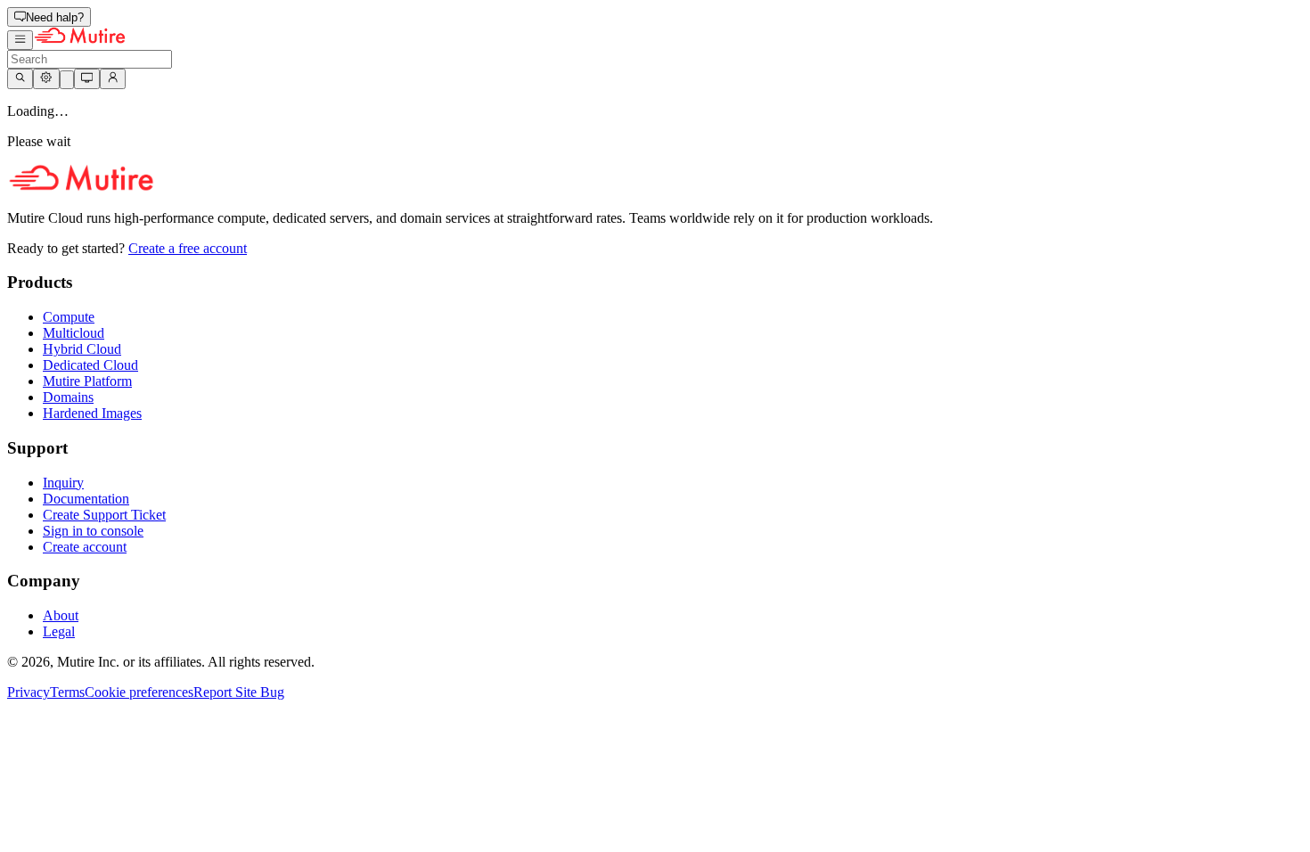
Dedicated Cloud (90, 365)
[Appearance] (87, 78)
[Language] (67, 79)
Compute (68, 316)
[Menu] (20, 40)
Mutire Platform (87, 381)
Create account (85, 546)
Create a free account (187, 248)
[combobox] (89, 59)
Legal (59, 631)
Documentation (86, 498)
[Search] (20, 78)
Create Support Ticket (104, 514)
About (60, 615)
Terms (67, 692)
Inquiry (63, 482)
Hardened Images (92, 413)
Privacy (28, 692)
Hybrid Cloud (82, 348)
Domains (68, 397)
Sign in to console (93, 530)
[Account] (113, 78)
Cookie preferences (139, 692)
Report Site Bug (238, 692)
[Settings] (46, 78)
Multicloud (73, 332)
